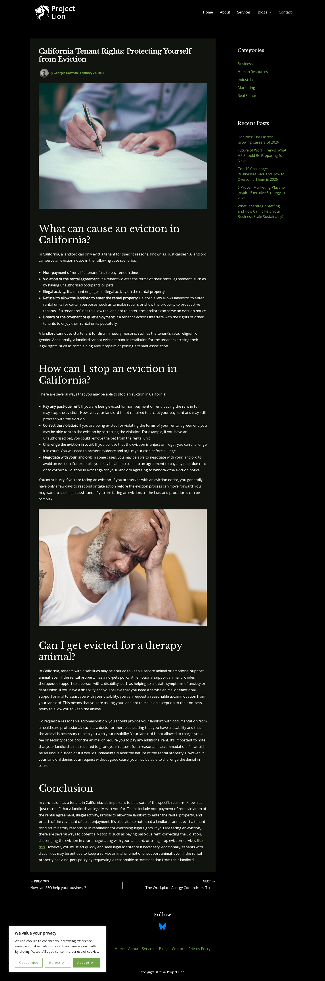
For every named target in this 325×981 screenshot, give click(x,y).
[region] (57, 949)
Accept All (86, 962)
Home (208, 12)
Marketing (246, 87)
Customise (28, 962)
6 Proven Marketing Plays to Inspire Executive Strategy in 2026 (261, 192)
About (225, 12)
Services (244, 12)
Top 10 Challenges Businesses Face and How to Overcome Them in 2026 (261, 174)
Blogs (262, 12)
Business (245, 63)
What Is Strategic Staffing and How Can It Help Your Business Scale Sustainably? (261, 211)
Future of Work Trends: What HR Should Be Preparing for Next (262, 155)
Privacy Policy (199, 948)
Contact (285, 12)
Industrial (246, 79)
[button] (269, 12)
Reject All (58, 962)
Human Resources (253, 71)
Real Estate (247, 95)
